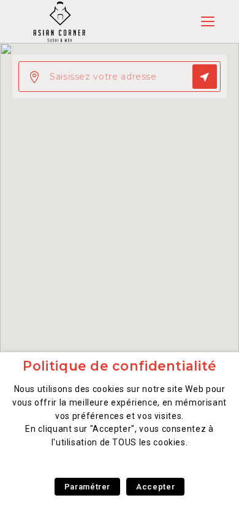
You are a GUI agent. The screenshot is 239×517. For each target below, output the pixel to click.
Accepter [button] (155, 486)
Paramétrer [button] (87, 486)
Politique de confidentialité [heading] (119, 366)
